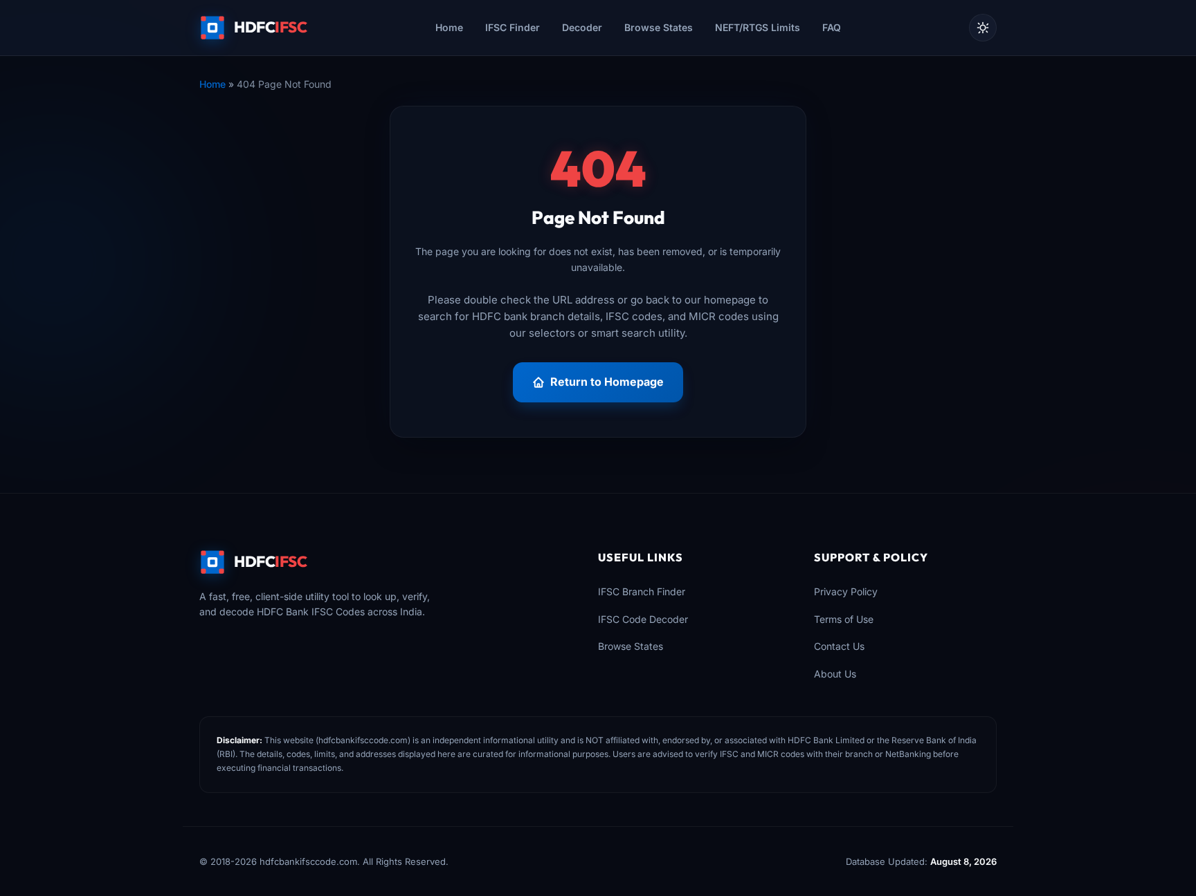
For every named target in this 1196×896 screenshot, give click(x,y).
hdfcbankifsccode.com (363, 740)
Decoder (582, 27)
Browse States (658, 27)
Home (449, 27)
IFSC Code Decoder (643, 619)
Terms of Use (843, 619)
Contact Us (839, 646)
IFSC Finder (512, 27)
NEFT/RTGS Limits (757, 27)
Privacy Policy (846, 591)
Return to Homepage (607, 382)
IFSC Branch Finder (641, 591)
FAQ (831, 27)
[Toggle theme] (983, 27)
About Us (835, 674)
